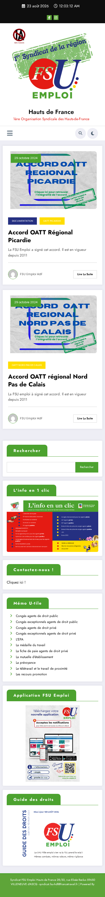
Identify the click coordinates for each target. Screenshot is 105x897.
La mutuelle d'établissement (34, 657)
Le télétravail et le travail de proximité (41, 668)
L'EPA (19, 639)
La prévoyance (26, 662)
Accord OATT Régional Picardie (40, 236)
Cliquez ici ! (16, 582)
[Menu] (10, 133)
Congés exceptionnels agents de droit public (47, 621)
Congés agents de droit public (37, 615)
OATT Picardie (52, 220)
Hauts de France (51, 111)
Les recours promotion (31, 674)
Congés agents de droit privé (36, 627)
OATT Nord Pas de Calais (27, 365)
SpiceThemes (52, 889)
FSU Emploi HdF (31, 274)
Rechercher (27, 451)
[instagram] (56, 17)
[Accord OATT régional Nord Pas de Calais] (52, 324)
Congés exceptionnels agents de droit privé (46, 633)
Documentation (22, 220)
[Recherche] (80, 133)
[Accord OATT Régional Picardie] (52, 179)
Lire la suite (85, 274)
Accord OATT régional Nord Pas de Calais (48, 381)
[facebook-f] (49, 17)
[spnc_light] (92, 133)
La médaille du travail (30, 645)
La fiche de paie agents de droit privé (42, 651)
